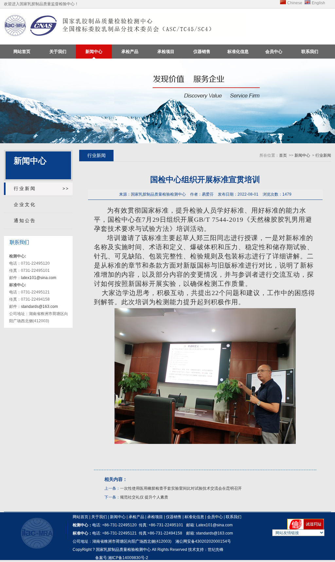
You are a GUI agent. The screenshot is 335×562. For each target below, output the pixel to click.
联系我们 (309, 51)
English (318, 3)
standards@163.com (39, 306)
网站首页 (21, 51)
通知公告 (25, 220)
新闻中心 (93, 51)
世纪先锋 (215, 549)
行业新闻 (25, 188)
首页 (283, 155)
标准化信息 (238, 51)
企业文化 (25, 204)
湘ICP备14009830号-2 (128, 557)
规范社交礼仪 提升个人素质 (144, 497)
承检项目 (165, 51)
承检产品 (129, 51)
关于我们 (57, 51)
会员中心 (273, 51)
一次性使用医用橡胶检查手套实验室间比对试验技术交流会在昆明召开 (181, 488)
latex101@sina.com (38, 277)
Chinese (294, 3)
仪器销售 (201, 51)
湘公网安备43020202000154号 (203, 541)
